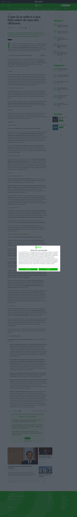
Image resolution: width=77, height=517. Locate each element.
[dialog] (38, 258)
